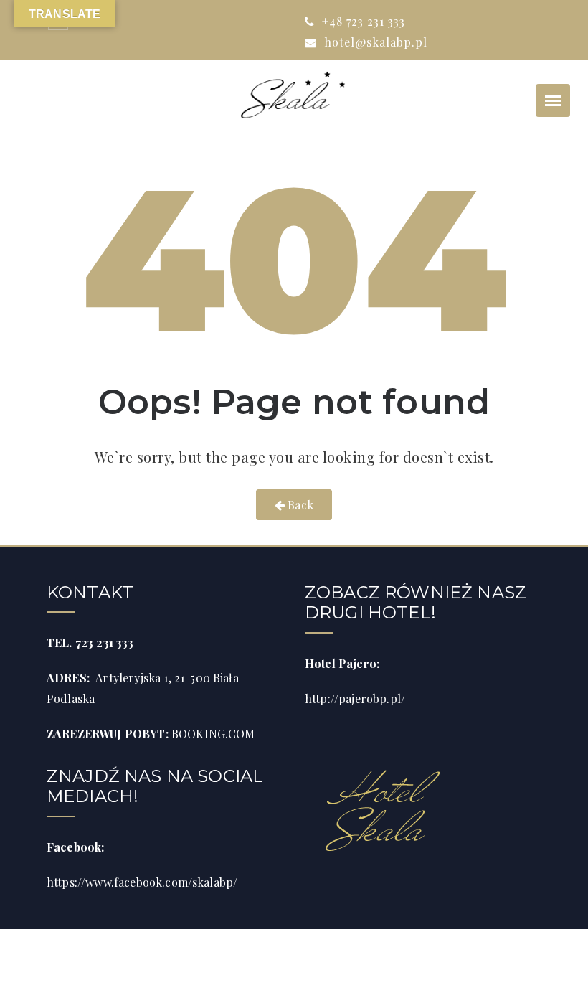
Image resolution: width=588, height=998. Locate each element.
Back (299, 504)
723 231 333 (104, 642)
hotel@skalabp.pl (374, 42)
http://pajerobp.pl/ (355, 698)
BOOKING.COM (213, 733)
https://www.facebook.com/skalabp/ (142, 882)
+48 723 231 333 (361, 21)
